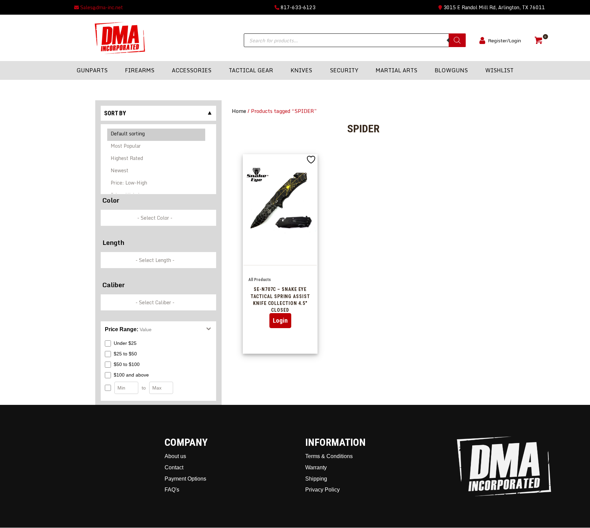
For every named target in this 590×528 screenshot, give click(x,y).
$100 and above (131, 375)
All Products (260, 279)
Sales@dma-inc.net (101, 7)
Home (239, 111)
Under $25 (125, 343)
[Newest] (156, 171)
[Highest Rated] (156, 159)
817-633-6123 (297, 7)
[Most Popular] (156, 147)
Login (280, 320)
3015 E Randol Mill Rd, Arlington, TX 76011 (493, 7)
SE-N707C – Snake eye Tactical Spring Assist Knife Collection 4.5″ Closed (280, 300)
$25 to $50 (125, 353)
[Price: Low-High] (156, 184)
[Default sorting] (156, 135)
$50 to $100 (127, 364)
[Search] (457, 40)
